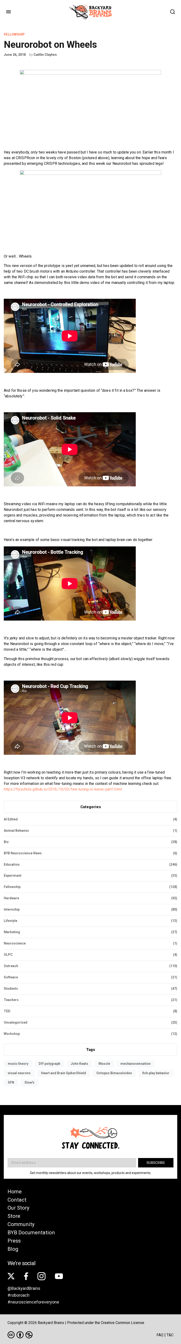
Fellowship (14, 34)
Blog (13, 1249)
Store (14, 1216)
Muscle (104, 1064)
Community (21, 1224)
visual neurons (19, 1073)
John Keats (79, 1064)
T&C (170, 1335)
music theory (18, 1064)
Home (15, 1192)
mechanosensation (135, 1064)
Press (14, 1241)
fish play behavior (155, 1073)
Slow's (29, 1082)
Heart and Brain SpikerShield (63, 1073)
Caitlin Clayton (45, 55)
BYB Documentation (31, 1232)
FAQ (159, 1335)
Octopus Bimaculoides (114, 1073)
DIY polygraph (49, 1064)
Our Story (18, 1208)
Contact (17, 1200)
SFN (11, 1082)
